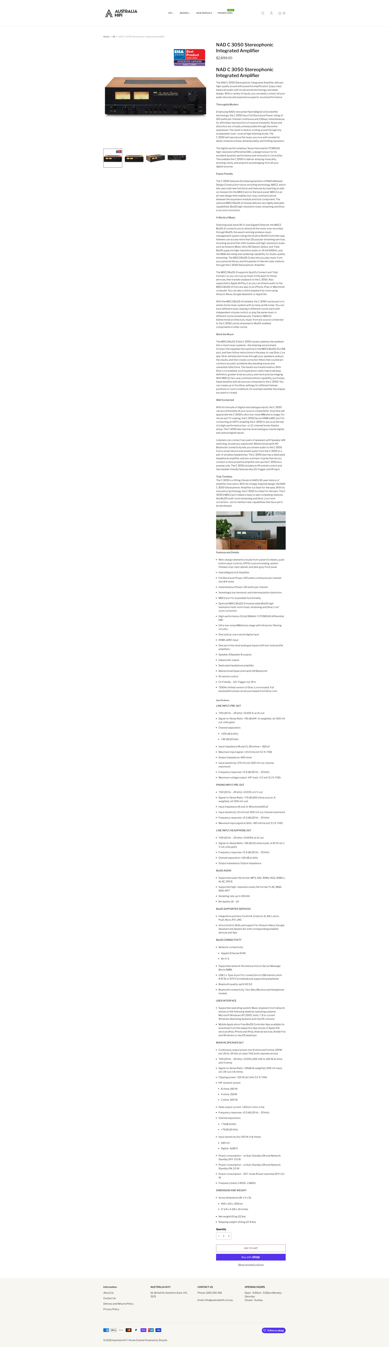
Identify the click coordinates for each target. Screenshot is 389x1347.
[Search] (263, 13)
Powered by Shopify (156, 1340)
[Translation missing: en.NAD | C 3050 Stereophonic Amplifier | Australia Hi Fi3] (176, 158)
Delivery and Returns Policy (118, 1303)
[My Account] (271, 13)
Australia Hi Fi (120, 1340)
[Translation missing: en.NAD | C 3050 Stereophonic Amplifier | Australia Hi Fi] (112, 158)
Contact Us (109, 1298)
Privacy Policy (111, 1309)
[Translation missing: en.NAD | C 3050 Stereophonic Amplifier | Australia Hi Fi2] (155, 158)
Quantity (221, 1229)
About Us (108, 1292)
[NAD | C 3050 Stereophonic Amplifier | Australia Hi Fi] (155, 94)
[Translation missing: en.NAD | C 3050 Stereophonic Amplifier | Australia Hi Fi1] (134, 158)
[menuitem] (171, 13)
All (114, 36)
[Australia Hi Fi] (121, 13)
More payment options (251, 1264)
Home (106, 36)
